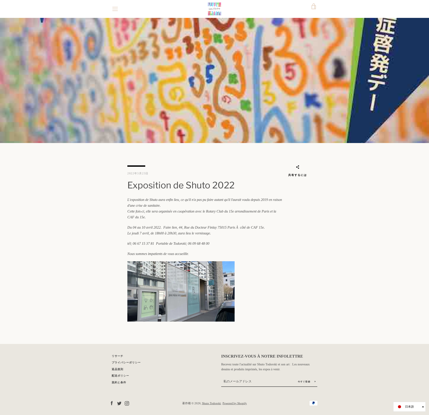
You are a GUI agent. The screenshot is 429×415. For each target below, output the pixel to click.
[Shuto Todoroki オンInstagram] (127, 403)
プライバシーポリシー (126, 362)
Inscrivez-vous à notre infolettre (262, 356)
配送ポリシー (120, 375)
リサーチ (117, 356)
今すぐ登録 (304, 381)
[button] (409, 407)
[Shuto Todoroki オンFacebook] (111, 403)
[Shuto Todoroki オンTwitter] (119, 403)
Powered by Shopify (235, 403)
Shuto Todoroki (211, 403)
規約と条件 (119, 382)
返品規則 (117, 369)
